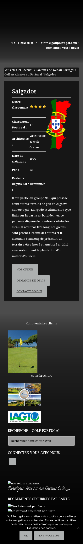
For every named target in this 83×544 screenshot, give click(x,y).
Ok (26, 535)
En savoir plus (49, 535)
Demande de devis (31, 280)
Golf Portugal (41, 17)
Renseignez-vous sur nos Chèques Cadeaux (39, 489)
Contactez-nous (29, 291)
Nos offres (25, 269)
